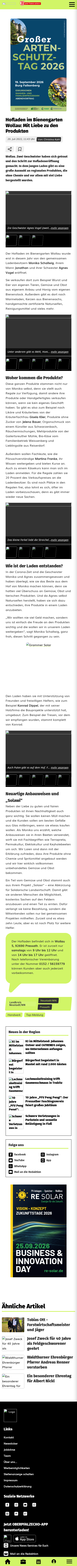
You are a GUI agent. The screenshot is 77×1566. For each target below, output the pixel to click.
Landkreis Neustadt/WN (17, 1004)
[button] (69, 1561)
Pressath (45, 1007)
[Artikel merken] (20, 149)
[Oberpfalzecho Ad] (31, 3)
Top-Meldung (34, 1015)
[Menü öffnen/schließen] (72, 4)
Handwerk (14, 1015)
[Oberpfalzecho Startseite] (9, 3)
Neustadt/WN (48, 1000)
